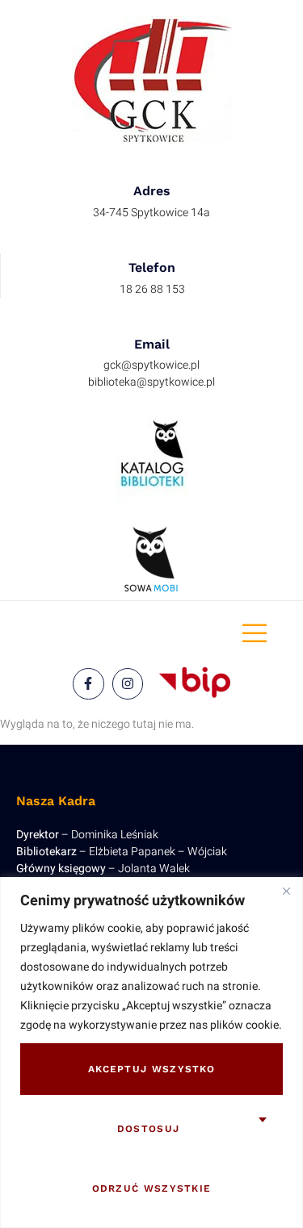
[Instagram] (127, 683)
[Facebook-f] (88, 683)
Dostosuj (148, 1128)
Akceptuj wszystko (151, 1069)
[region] (151, 1052)
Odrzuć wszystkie (152, 1188)
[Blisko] (286, 890)
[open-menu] (254, 634)
